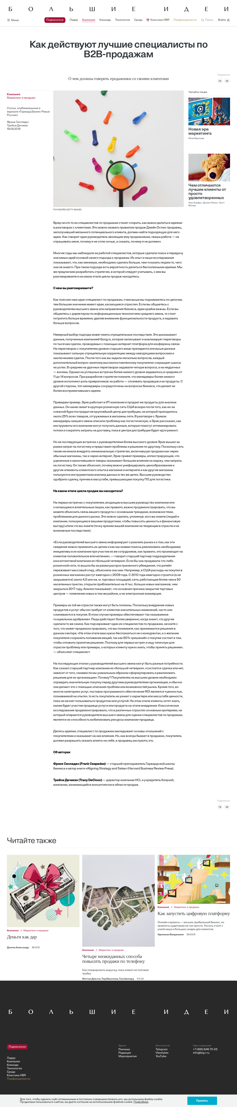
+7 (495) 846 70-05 (205, 1049)
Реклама (124, 1049)
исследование (63, 710)
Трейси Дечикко (17, 125)
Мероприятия (127, 1056)
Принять (202, 1100)
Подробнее (141, 1102)
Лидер (74, 20)
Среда (138, 20)
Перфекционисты (185, 20)
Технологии (122, 20)
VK (227, 81)
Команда (105, 20)
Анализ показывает (97, 589)
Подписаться (55, 20)
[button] (207, 20)
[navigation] (120, 20)
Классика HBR (159, 20)
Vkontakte (162, 1053)
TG (220, 81)
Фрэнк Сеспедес (18, 122)
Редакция (124, 1053)
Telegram (162, 1049)
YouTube (161, 1056)
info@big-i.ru (201, 1053)
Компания (88, 20)
